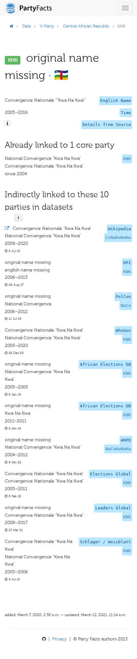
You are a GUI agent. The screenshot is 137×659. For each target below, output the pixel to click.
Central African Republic (86, 26)
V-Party (47, 26)
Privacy (59, 639)
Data (26, 26)
